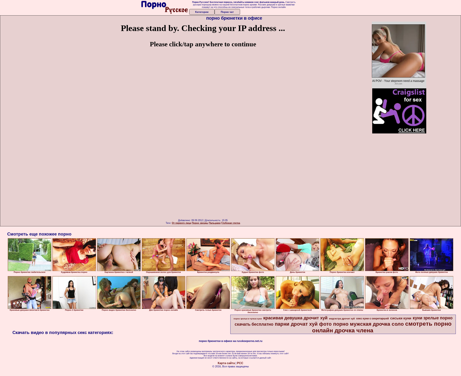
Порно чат (227, 11)
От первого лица (181, 223)
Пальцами (215, 223)
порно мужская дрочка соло (368, 324)
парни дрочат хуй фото (303, 324)
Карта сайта (226, 363)
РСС (240, 363)
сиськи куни (400, 318)
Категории (202, 11)
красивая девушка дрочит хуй (295, 317)
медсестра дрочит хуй (342, 318)
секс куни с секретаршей (372, 318)
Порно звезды (200, 223)
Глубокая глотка (230, 223)
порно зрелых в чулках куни (248, 319)
